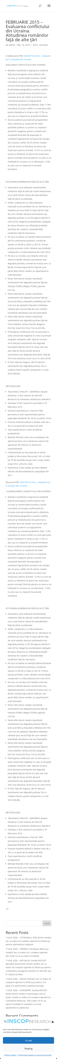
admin (12, 45)
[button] (52, 1022)
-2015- (35, 45)
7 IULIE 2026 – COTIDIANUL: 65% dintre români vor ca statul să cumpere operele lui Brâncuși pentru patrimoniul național (28, 941)
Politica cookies (10, 1055)
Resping (28, 1048)
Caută (47, 923)
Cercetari (43, 45)
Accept (28, 1040)
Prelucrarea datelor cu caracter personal (34, 1055)
